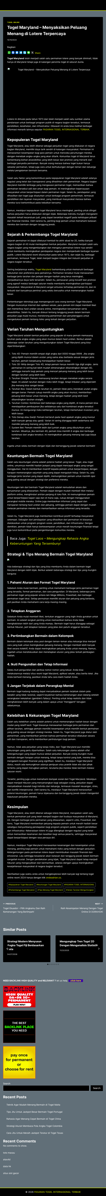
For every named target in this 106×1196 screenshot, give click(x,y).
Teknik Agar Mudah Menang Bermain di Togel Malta (33, 1104)
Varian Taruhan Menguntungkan (80, 890)
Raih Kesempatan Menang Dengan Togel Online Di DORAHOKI (82, 908)
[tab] (47, 964)
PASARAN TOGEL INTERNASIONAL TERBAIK (57, 1192)
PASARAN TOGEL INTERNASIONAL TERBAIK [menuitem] (66, 129)
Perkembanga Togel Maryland (21, 890)
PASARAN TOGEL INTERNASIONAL (79, 885)
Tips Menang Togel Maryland (50, 890)
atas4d (6, 1159)
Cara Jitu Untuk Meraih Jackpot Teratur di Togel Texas (34, 1133)
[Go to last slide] (7, 949)
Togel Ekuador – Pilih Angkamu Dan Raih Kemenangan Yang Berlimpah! (24, 908)
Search (6, 1083)
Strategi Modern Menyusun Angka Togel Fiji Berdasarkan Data (25, 945)
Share (37, 53)
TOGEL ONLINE (13, 22)
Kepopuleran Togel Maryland (20, 885)
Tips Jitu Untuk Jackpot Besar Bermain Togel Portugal (34, 1112)
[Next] (99, 949)
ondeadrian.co (53, 877)
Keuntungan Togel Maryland (48, 885)
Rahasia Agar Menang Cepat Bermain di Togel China (33, 1119)
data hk (7, 1166)
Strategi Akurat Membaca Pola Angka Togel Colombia (34, 1126)
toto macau (9, 1152)
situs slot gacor (11, 1173)
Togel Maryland (43, 269)
